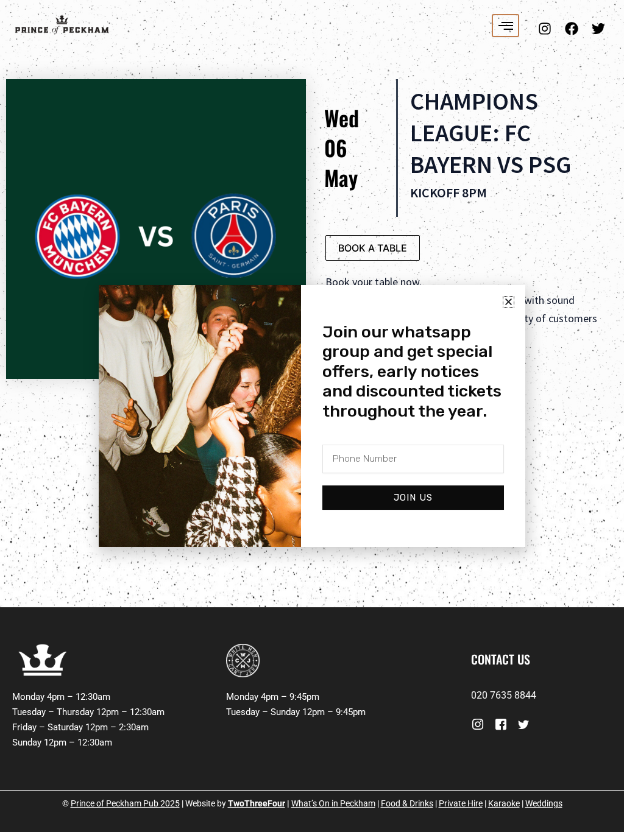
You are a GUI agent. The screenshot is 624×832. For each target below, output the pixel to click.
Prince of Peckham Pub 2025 (125, 803)
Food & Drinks (407, 803)
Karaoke (504, 803)
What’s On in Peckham (333, 803)
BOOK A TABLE (372, 248)
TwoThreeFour (256, 803)
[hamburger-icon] (505, 25)
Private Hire (461, 803)
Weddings (543, 803)
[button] (508, 301)
